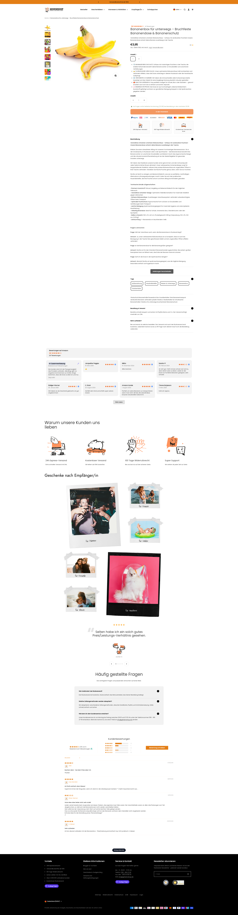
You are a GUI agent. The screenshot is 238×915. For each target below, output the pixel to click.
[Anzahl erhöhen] (144, 100)
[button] (51, 377)
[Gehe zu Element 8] (48, 79)
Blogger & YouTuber (90, 866)
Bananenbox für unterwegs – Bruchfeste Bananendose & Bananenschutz (74, 18)
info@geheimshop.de (126, 877)
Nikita (124, 363)
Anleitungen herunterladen (162, 271)
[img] (69, 763)
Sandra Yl (162, 363)
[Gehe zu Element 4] (48, 50)
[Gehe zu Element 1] (48, 28)
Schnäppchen (152, 10)
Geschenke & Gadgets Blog (92, 872)
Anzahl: (133, 96)
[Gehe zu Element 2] (48, 35)
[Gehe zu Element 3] (48, 42)
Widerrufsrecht (108, 895)
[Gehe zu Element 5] (48, 57)
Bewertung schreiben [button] (157, 748)
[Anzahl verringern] (133, 100)
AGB (126, 895)
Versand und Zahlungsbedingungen (91, 877)
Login (141, 895)
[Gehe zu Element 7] (48, 72)
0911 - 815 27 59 (126, 872)
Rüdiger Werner (54, 385)
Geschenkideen (97, 10)
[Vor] (139, 2)
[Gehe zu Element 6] (48, 64)
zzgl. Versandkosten (156, 47)
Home (47, 18)
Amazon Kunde (127, 385)
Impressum (134, 895)
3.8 (132, 26)
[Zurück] (98, 2)
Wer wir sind (87, 869)
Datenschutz (119, 895)
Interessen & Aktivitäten (117, 10)
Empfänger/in (137, 10)
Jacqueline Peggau (92, 363)
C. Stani (88, 385)
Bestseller (84, 10)
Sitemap (98, 895)
